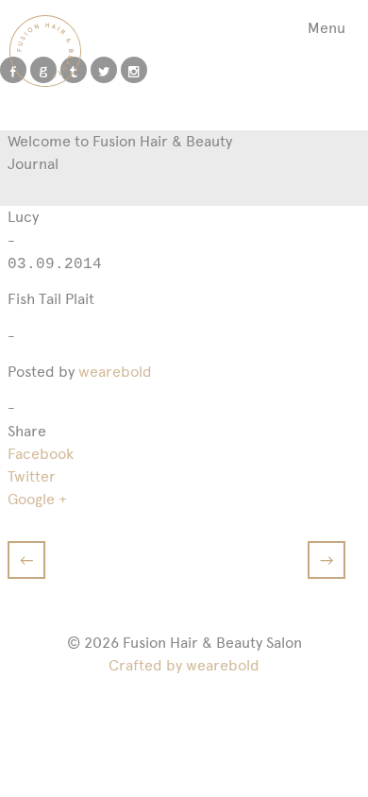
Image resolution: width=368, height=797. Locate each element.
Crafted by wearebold (184, 665)
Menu (326, 28)
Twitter (32, 476)
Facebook (41, 454)
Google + (37, 499)
